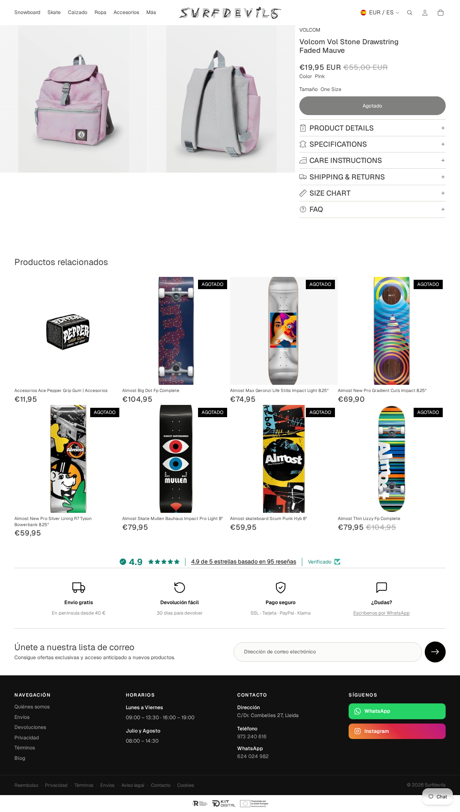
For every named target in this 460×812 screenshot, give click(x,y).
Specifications (338, 144)
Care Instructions (345, 160)
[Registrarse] (435, 652)
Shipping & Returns (347, 177)
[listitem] (151, 12)
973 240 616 (252, 736)
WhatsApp (377, 711)
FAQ (316, 209)
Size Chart (329, 193)
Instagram (376, 731)
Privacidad (26, 737)
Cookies (185, 785)
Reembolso (26, 785)
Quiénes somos (32, 706)
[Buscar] (410, 12)
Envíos (21, 717)
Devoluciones (30, 727)
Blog (19, 758)
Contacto (160, 785)
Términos (24, 747)
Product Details (341, 128)
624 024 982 (253, 756)
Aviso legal (132, 785)
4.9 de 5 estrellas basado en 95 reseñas (243, 561)
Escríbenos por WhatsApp (381, 613)
